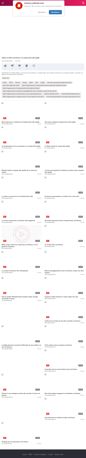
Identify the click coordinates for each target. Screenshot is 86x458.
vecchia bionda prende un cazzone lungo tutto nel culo (63, 96)
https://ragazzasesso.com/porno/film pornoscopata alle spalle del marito (44, 85)
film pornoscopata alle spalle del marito (59, 82)
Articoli (25, 454)
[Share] (33, 65)
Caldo (4, 82)
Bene (31, 82)
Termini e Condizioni (40, 454)
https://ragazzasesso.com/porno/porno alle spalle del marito (21, 88)
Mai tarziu (42, 12)
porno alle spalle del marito (11, 85)
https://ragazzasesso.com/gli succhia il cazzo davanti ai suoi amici (23, 96)
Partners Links (59, 454)
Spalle (43, 82)
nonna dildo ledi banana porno (71, 94)
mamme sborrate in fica (51, 94)
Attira (11, 82)
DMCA (31, 454)
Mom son (6, 78)
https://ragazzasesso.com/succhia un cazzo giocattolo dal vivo (22, 94)
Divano (18, 82)
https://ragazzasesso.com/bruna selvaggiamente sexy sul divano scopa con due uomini (29, 91)
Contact (50, 454)
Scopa (25, 82)
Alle (37, 82)
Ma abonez (55, 12)
